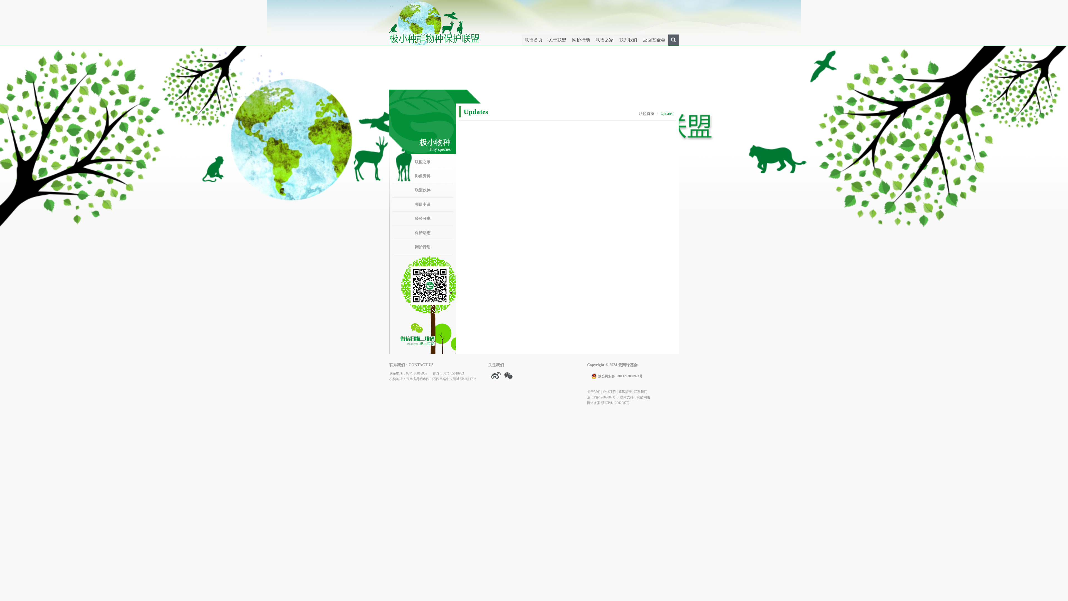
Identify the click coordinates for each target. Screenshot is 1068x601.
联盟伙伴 (423, 190)
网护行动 (581, 40)
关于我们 (593, 392)
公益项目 (609, 392)
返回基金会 (654, 40)
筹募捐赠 (625, 392)
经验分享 (423, 218)
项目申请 (423, 204)
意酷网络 (643, 397)
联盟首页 (534, 40)
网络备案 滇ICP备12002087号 (608, 403)
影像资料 (423, 176)
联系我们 (628, 40)
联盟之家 (605, 40)
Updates (667, 114)
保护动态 (423, 233)
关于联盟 (557, 40)
